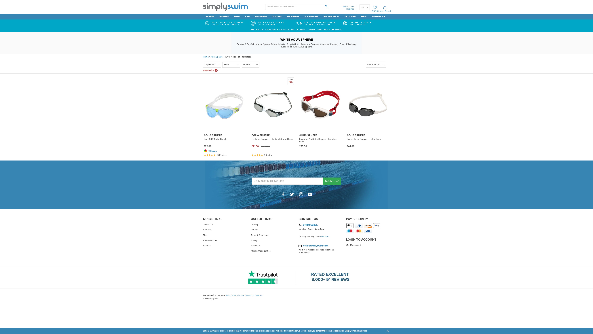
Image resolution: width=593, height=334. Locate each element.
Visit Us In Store (210, 240)
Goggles (277, 16)
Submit (330, 181)
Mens (237, 16)
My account (355, 245)
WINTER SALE (378, 16)
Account (207, 245)
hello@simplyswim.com (315, 245)
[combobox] (297, 7)
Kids (247, 16)
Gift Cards (350, 16)
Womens (224, 16)
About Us (207, 230)
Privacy (254, 240)
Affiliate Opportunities (261, 251)
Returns (254, 230)
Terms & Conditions (259, 235)
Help (363, 16)
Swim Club (255, 245)
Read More (362, 331)
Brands (210, 16)
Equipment (293, 16)
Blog (205, 235)
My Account (348, 6)
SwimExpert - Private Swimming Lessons (244, 295)
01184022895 (310, 225)
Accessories (311, 16)
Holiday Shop (331, 16)
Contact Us (208, 224)
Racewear (261, 16)
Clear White (208, 70)
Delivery (254, 224)
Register (350, 9)
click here (324, 237)
